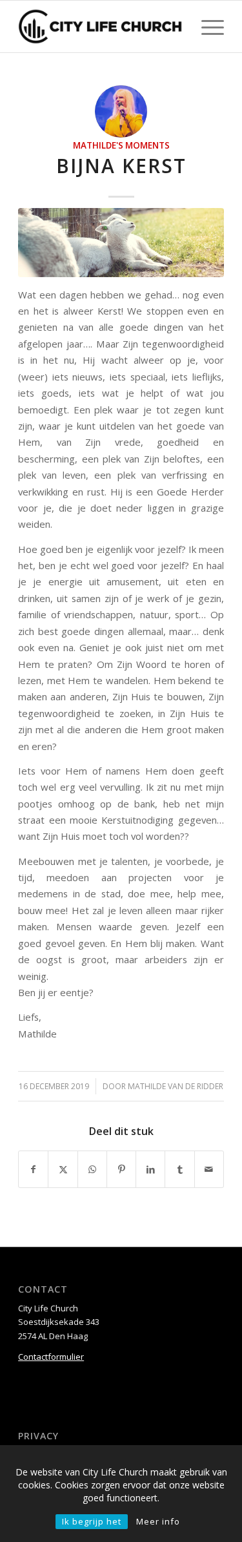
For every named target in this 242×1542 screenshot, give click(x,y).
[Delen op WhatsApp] (92, 1169)
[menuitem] (206, 26)
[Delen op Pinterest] (121, 1169)
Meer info (158, 1521)
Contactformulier (51, 1356)
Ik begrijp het (91, 1521)
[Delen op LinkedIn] (150, 1169)
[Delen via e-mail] (209, 1169)
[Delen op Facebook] (33, 1169)
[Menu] (206, 26)
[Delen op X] (62, 1169)
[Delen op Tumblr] (179, 1169)
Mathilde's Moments (121, 145)
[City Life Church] (100, 26)
